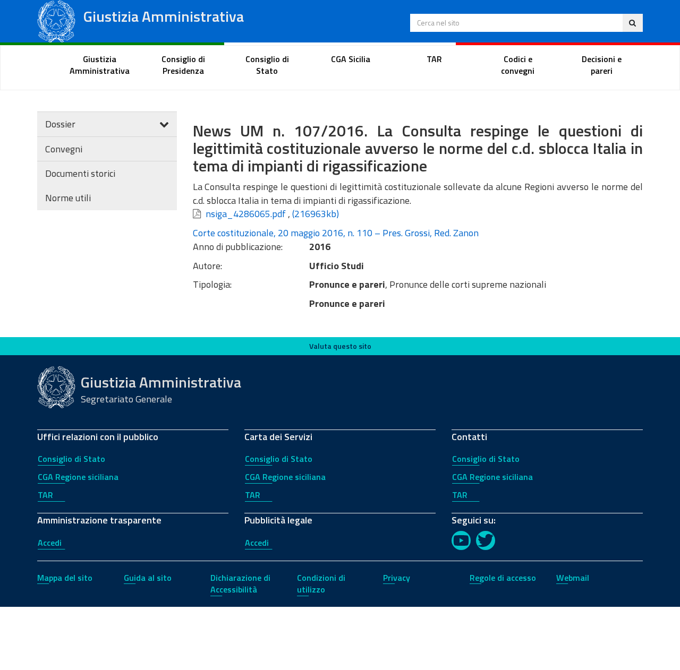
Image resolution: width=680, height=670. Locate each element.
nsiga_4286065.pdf (245, 214)
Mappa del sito (64, 577)
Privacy (396, 577)
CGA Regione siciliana (78, 476)
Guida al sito (148, 577)
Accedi (50, 542)
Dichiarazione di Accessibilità (240, 583)
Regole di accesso (503, 577)
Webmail (572, 577)
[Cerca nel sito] (632, 23)
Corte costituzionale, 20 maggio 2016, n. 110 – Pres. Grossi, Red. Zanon (336, 233)
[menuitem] (100, 65)
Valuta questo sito (340, 345)
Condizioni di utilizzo (321, 583)
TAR (45, 494)
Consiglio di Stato (71, 458)
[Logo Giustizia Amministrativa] (56, 20)
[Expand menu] (164, 123)
